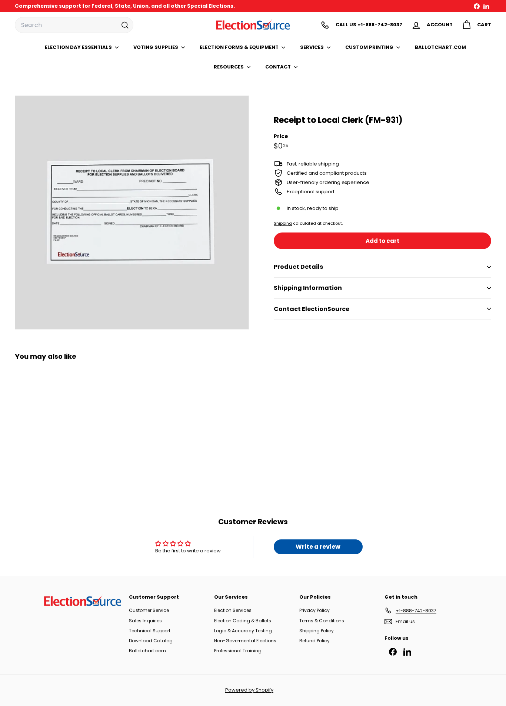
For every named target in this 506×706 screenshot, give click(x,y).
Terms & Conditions (321, 621)
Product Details (298, 266)
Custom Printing (370, 47)
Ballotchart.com (147, 651)
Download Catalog (151, 641)
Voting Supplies (156, 47)
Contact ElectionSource (311, 309)
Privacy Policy (314, 610)
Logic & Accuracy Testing (243, 631)
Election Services (233, 610)
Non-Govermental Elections (245, 641)
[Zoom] (132, 212)
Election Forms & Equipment (240, 47)
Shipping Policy (316, 631)
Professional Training (238, 651)
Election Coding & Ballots (242, 621)
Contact (278, 66)
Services (312, 47)
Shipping (283, 223)
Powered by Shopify (249, 689)
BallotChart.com (440, 47)
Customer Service (149, 610)
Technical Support (149, 631)
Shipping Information (308, 288)
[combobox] (74, 25)
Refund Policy (314, 641)
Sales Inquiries (145, 621)
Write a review (318, 546)
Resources (229, 66)
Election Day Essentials (79, 47)
